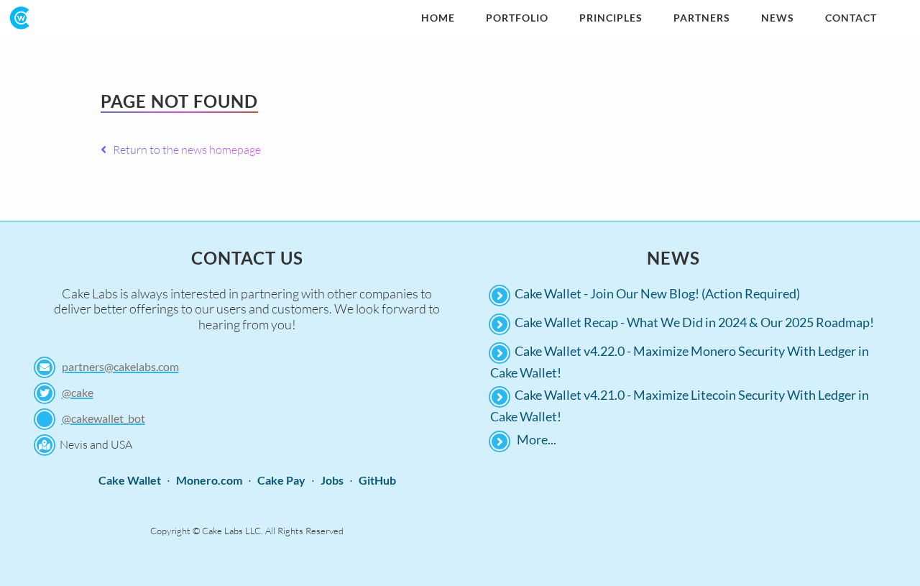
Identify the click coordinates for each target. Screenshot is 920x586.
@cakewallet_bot (103, 418)
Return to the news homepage (183, 149)
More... (536, 439)
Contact (851, 18)
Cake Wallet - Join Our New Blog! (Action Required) (657, 293)
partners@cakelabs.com (120, 366)
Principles (611, 18)
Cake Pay (281, 480)
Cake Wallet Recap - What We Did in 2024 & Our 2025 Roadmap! (694, 322)
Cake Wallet (129, 480)
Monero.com (209, 480)
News (777, 18)
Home (438, 18)
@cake (77, 392)
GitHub (377, 480)
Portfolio (517, 18)
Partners (701, 18)
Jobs (332, 480)
